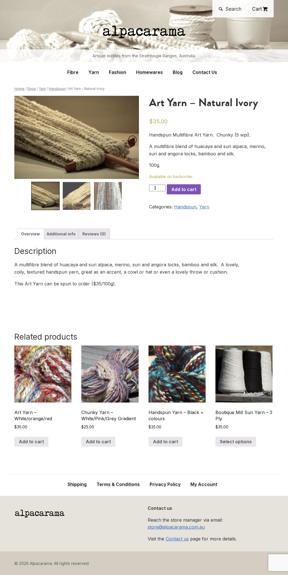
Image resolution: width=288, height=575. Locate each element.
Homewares (149, 72)
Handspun (57, 89)
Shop (31, 89)
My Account (203, 484)
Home (19, 89)
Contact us (177, 539)
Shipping (77, 484)
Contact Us (204, 72)
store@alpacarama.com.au (176, 527)
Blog (178, 72)
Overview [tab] (30, 233)
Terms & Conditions (118, 484)
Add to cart (183, 189)
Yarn (93, 72)
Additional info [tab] (61, 233)
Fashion (117, 72)
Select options (236, 441)
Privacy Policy (165, 484)
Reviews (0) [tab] (94, 233)
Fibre (72, 72)
